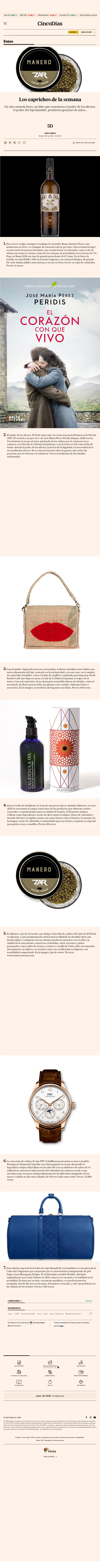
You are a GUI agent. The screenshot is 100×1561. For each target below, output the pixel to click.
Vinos (39, 1314)
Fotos (8, 41)
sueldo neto (81, 1366)
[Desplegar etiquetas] (90, 1313)
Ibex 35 (7, 15)
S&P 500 (23, 15)
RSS (42, 1440)
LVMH (17, 1314)
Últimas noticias (58, 1440)
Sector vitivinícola (56, 1314)
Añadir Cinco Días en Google (85, 143)
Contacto (18, 1437)
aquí (61, 1326)
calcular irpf (19, 1366)
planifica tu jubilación (19, 1375)
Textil (45, 1314)
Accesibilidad (79, 1437)
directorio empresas (81, 1375)
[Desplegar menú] (5, 23)
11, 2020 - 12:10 (53, 136)
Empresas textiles (28, 1314)
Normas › (89, 1301)
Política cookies (35, 1437)
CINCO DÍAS (50, 133)
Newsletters (48, 1440)
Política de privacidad (67, 1437)
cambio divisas (50, 1375)
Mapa (38, 1440)
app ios (50, 1385)
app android (81, 1385)
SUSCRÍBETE (73, 32)
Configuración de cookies (50, 1437)
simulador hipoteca (50, 1366)
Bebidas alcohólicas (73, 1314)
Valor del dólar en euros (88, 15)
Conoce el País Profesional (50, 1396)
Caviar (10, 1314)
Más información (14, 1326)
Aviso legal (25, 1437)
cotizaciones (18, 1385)
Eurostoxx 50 (64, 15)
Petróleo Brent (43, 15)
